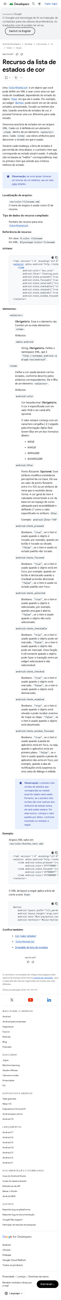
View (14, 99)
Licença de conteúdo (43, 977)
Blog (5, 1041)
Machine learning (11, 1065)
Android (7, 1016)
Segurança (8, 1026)
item (21, 267)
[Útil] (17, 54)
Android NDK (9, 1196)
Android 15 (8, 1142)
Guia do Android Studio (14, 1176)
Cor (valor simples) (25, 936)
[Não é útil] (21, 54)
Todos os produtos (13, 1265)
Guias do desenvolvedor (15, 1181)
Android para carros (12, 1114)
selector (19, 264)
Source (6, 1031)
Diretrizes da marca (38, 1276)
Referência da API (11, 1186)
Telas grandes (9, 1098)
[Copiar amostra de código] (56, 257)
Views (9, 48)
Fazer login (51, 3)
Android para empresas (14, 1021)
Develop (28, 44)
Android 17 (8, 1132)
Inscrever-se (49, 1284)
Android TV (8, 1119)
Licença (21, 1276)
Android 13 (8, 1152)
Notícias (6, 1036)
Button (19, 102)
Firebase (7, 1255)
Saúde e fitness (10, 1070)
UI (52, 44)
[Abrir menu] (5, 4)
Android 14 (8, 1147)
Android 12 (8, 1157)
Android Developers (12, 44)
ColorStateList (18, 87)
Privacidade (8, 1080)
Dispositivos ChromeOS (14, 1108)
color (14, 184)
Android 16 (8, 1137)
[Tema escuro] (53, 257)
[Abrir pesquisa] (33, 4)
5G (4, 1085)
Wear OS (7, 1103)
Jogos (5, 1060)
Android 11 (8, 1162)
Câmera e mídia (10, 1075)
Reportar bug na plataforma (16, 1209)
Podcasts (7, 1046)
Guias (18, 48)
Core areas (41, 44)
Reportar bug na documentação (18, 1214)
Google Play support (12, 1219)
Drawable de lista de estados (31, 947)
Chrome (6, 1250)
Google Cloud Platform (14, 1260)
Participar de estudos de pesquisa (19, 1224)
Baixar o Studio (10, 1191)
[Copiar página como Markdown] (16, 77)
